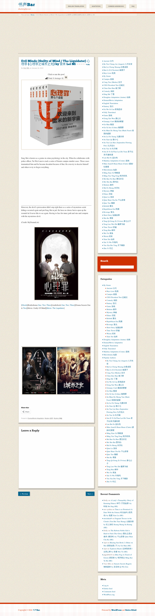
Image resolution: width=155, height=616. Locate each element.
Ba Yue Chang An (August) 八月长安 (118, 64)
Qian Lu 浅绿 (109, 197)
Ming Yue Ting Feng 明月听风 (115, 176)
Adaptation (96, 6)
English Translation (76, 6)
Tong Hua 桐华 (109, 230)
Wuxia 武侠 (108, 236)
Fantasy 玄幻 (108, 106)
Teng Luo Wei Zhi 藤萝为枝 (114, 224)
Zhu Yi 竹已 (108, 248)
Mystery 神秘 (58, 418)
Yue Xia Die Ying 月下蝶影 (114, 245)
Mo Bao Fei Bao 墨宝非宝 (114, 179)
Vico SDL (26, 68)
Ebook (24, 305)
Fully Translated (110, 112)
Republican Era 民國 (111, 209)
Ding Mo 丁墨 (109, 94)
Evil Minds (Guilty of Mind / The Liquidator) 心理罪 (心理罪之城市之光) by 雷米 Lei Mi (55, 62)
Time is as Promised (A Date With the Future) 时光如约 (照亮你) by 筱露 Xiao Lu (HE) (118, 512)
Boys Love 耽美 (110, 73)
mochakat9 (108, 518)
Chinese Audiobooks (116, 6)
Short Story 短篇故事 (112, 215)
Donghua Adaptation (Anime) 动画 (117, 97)
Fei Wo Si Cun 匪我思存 (113, 109)
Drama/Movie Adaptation (36, 418)
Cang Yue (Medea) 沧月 (113, 82)
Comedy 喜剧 (109, 91)
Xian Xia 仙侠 (109, 239)
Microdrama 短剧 (110, 169)
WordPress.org (109, 594)
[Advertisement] (77, 36)
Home (33, 15)
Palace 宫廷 (108, 194)
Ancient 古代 (109, 61)
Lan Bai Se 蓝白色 (111, 157)
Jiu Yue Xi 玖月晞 (110, 148)
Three (48, 305)
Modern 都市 (49, 418)
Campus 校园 (109, 79)
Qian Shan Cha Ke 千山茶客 (114, 200)
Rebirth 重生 (108, 206)
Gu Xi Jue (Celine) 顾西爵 (114, 127)
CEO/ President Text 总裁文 (114, 85)
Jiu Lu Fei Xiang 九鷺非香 (114, 136)
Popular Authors (110, 357)
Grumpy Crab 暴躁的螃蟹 (114, 121)
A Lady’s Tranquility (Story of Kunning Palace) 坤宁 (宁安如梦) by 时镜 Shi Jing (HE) (118, 503)
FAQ (133, 6)
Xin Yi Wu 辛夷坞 (111, 242)
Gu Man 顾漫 (109, 124)
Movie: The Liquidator (55, 308)
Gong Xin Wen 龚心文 (112, 118)
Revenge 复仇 (109, 212)
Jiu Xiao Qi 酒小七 (111, 139)
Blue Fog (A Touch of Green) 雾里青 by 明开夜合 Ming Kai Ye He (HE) (118, 557)
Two (44, 305)
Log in (106, 585)
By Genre (107, 76)
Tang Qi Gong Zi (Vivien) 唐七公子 (117, 221)
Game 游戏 (108, 115)
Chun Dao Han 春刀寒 (112, 88)
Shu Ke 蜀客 (108, 218)
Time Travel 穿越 (110, 227)
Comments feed (109, 591)
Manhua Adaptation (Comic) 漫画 (116, 160)
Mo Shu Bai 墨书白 (111, 182)
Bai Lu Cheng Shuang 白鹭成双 (116, 67)
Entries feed (108, 588)
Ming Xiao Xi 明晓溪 (112, 172)
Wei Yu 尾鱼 (108, 233)
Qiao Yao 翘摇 (109, 203)
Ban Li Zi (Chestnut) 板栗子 (114, 70)
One (39, 305)
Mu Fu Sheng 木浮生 (112, 188)
